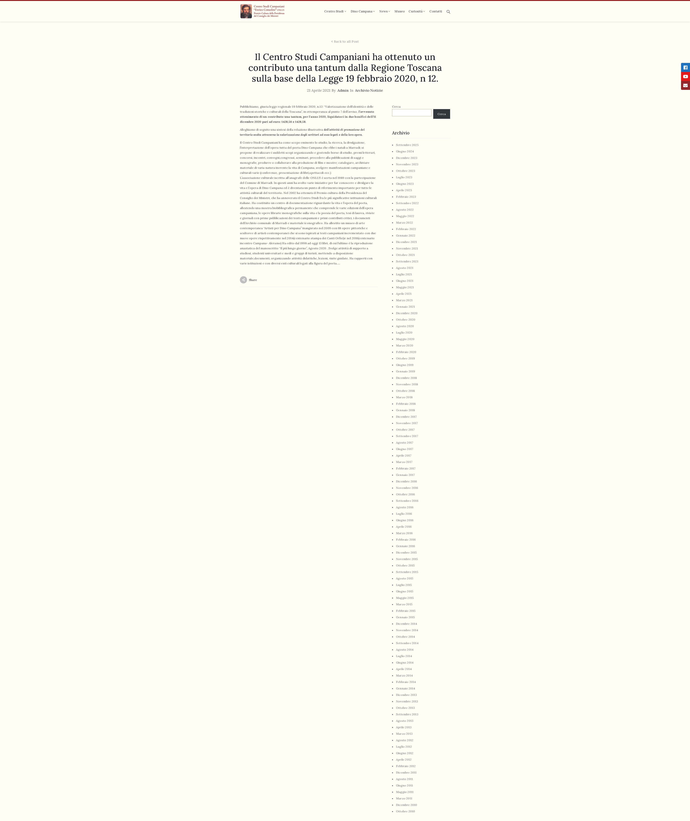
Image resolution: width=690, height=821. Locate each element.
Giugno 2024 (405, 151)
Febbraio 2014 (406, 682)
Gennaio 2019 (405, 371)
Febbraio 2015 (406, 611)
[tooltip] (685, 67)
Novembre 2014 (407, 630)
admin (343, 90)
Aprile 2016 (403, 526)
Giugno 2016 (404, 520)
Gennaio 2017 (405, 475)
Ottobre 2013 (405, 708)
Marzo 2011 (404, 798)
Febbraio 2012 (406, 766)
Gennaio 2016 (405, 546)
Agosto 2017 (404, 442)
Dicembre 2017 (406, 416)
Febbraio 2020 (406, 352)
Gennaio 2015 (405, 617)
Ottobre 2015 (405, 565)
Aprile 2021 (403, 293)
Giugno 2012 (404, 753)
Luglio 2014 (404, 656)
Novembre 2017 (407, 423)
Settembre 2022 (407, 203)
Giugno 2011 (404, 785)
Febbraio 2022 (406, 229)
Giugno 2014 (404, 662)
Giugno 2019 (404, 365)
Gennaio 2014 (405, 688)
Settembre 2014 (407, 643)
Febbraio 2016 (406, 539)
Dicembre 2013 (406, 695)
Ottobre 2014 (405, 636)
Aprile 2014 (404, 669)
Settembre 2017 (407, 436)
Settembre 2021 (407, 261)
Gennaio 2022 (405, 235)
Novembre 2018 (407, 384)
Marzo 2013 (404, 733)
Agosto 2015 (404, 578)
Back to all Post (346, 41)
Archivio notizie (369, 90)
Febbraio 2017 (406, 468)
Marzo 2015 (404, 604)
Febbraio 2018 (406, 403)
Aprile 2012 (403, 759)
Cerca (396, 106)
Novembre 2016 (407, 488)
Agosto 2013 (404, 721)
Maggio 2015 (405, 598)
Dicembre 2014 (406, 623)
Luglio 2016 (404, 513)
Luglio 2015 (404, 585)
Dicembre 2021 (406, 242)
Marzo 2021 (404, 300)
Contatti (435, 11)
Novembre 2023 (407, 164)
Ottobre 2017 (405, 429)
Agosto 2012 (404, 740)
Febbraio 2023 (406, 196)
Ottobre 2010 (405, 811)
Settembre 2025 (407, 145)
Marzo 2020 (404, 345)
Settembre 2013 (407, 714)
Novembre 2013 (407, 701)
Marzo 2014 (404, 675)
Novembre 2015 (407, 559)
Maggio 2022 (405, 216)
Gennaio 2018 (405, 410)
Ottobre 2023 (405, 171)
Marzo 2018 (404, 397)
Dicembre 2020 (407, 313)
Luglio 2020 (404, 332)
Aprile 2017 (403, 455)
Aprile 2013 (403, 727)
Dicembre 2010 (406, 805)
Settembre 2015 (407, 572)
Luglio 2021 (404, 274)
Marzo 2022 (404, 222)
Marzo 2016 (404, 533)
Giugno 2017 (404, 449)
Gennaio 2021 (405, 306)
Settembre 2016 (407, 501)
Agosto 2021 (404, 268)
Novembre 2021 (407, 248)
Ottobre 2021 (405, 255)
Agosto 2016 (404, 507)
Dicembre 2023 (406, 158)
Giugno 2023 (405, 183)
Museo (400, 11)
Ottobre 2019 (405, 358)
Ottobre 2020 (405, 319)
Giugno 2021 (404, 281)
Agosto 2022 (405, 209)
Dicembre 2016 (406, 481)
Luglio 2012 (404, 746)
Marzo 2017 (404, 462)
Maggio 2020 (405, 339)
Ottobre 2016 (405, 494)
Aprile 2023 (404, 190)
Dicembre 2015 (406, 552)
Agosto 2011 (404, 779)
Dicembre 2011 (406, 772)
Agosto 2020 (405, 326)
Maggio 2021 (405, 287)
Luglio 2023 (404, 177)
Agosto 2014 (404, 649)
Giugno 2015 (404, 591)
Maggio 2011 (404, 792)
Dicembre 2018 (406, 378)
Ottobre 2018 (405, 391)
